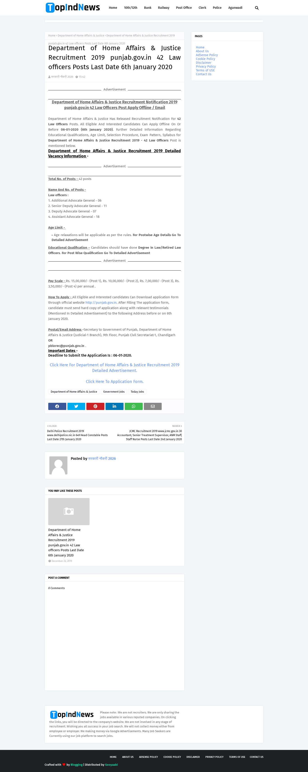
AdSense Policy (207, 55)
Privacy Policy (206, 66)
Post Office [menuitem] (184, 8)
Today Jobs (137, 391)
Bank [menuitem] (147, 8)
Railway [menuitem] (163, 8)
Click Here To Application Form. (114, 381)
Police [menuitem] (217, 8)
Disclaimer (203, 63)
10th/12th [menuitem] (130, 8)
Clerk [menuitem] (202, 8)
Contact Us (203, 74)
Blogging (77, 764)
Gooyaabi (111, 764)
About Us (202, 51)
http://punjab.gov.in (101, 303)
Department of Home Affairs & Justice (81, 35)
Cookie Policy (205, 59)
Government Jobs (114, 391)
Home (51, 35)
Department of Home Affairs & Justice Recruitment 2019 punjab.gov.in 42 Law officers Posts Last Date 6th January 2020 (66, 542)
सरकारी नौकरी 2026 (62, 76)
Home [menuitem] (113, 8)
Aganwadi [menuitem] (235, 8)
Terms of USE (205, 70)
